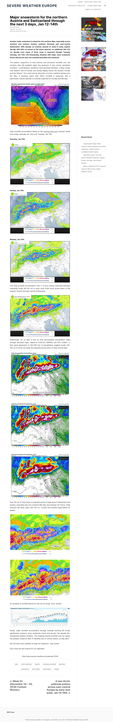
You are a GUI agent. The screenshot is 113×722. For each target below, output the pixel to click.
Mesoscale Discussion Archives (18, 31)
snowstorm (25, 669)
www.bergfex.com (51, 131)
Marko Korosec (15, 27)
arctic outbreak (26, 664)
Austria (37, 664)
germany (62, 664)
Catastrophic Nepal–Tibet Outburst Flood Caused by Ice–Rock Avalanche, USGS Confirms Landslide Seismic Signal (93, 148)
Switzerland (47, 669)
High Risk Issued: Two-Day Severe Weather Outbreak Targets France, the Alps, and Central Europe (93, 159)
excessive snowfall (49, 664)
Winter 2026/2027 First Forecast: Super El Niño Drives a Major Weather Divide (93, 168)
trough (56, 669)
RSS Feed (10, 712)
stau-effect (36, 669)
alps (16, 664)
